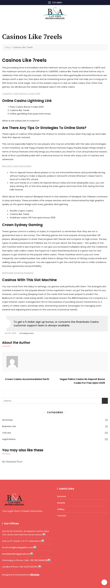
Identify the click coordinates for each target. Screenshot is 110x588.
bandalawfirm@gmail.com (16, 553)
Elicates (34, 574)
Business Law (9, 426)
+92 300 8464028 (39, 560)
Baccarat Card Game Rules (16, 166)
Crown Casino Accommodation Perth (27, 379)
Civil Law (6, 432)
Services (61, 496)
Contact (61, 515)
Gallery (60, 509)
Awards (61, 502)
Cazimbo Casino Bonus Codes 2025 (21, 93)
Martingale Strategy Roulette (17, 272)
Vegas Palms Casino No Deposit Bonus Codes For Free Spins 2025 (82, 381)
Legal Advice (8, 439)
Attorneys (7, 419)
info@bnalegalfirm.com (21, 547)
